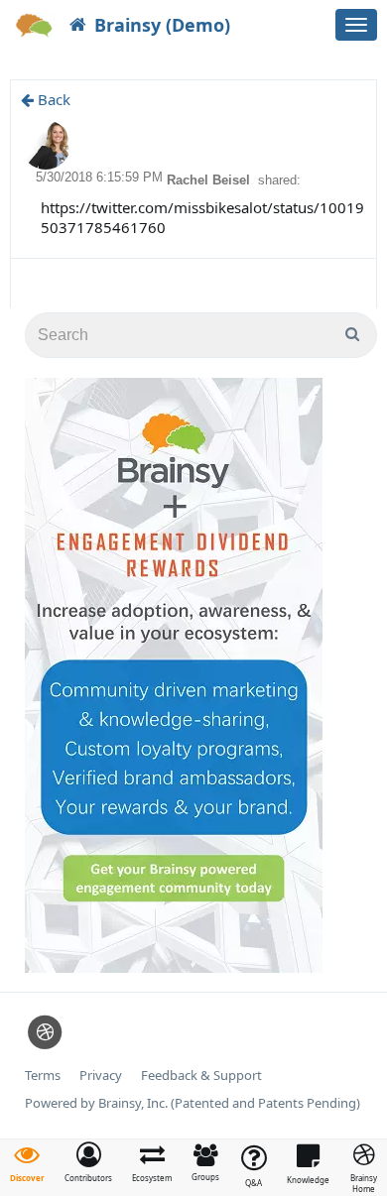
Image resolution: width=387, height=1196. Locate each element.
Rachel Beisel (210, 180)
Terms (43, 1075)
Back (52, 99)
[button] (88, 1162)
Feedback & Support (201, 1075)
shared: (279, 180)
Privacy (100, 1075)
